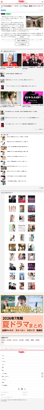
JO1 (2, 342)
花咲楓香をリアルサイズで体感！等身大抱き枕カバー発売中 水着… (17, 151)
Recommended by (36, 129)
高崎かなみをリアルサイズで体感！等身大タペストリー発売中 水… (17, 141)
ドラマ (3, 358)
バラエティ (4, 361)
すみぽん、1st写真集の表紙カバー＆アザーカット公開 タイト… (17, 161)
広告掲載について (3, 394)
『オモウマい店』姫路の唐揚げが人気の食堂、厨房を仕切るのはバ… (17, 146)
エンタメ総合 (4, 373)
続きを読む (22, 36)
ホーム (3, 355)
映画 (2, 370)
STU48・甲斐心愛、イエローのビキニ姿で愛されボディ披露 (16, 176)
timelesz (3, 339)
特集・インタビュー (5, 376)
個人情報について (25, 392)
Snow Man (15, 339)
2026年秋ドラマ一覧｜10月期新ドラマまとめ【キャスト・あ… (17, 156)
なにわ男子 (22, 339)
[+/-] (42, 373)
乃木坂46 (27, 339)
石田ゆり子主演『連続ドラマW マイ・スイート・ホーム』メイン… (17, 166)
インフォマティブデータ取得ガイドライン (7, 397)
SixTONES (9, 339)
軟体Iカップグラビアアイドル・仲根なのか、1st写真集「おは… (17, 171)
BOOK (3, 382)
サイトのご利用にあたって (4, 392)
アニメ (3, 364)
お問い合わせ (25, 394)
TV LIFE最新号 (4, 385)
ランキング (4, 379)
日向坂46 (37, 339)
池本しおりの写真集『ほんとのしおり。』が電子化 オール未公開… (17, 136)
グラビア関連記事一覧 (22, 44)
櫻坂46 (32, 339)
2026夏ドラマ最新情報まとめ (22, 40)
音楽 (2, 367)
